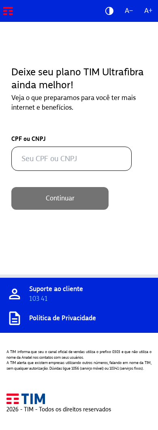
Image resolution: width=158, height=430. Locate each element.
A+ (148, 11)
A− (129, 11)
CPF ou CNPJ (28, 139)
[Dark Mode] (109, 11)
